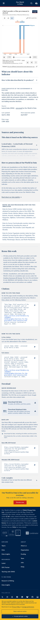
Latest (3, 563)
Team (22, 558)
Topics (4, 546)
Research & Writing (8, 581)
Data (3, 550)
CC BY (20, 63)
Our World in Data (20, 3)
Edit (32, 18)
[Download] (27, 62)
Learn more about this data (14, 61)
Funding (23, 554)
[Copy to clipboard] (32, 305)
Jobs (22, 562)
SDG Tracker (6, 567)
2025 (35, 57)
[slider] (13, 57)
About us (24, 546)
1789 (9, 57)
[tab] (4, 18)
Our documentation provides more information (17, 426)
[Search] (31, 3)
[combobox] (31, 3)
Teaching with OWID (8, 571)
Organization (25, 550)
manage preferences (28, 607)
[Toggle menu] (4, 3)
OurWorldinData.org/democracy (10, 63)
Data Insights (6, 554)
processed (19, 108)
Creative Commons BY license (12, 278)
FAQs (14, 527)
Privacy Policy (16, 607)
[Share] (31, 62)
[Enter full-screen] (35, 62)
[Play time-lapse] (4, 57)
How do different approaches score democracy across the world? (21, 66)
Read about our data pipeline (11, 197)
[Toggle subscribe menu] (36, 3)
